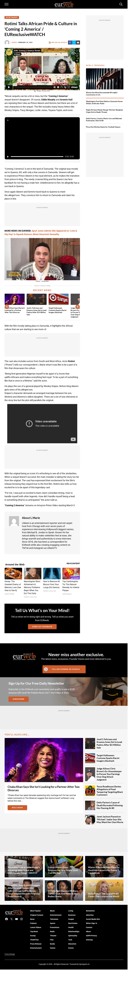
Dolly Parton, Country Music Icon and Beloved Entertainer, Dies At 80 (104, 119)
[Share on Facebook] (70, 43)
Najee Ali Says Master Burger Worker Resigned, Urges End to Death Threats (104, 111)
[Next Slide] (77, 307)
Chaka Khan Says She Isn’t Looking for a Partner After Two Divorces (15, 310)
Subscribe (18, 699)
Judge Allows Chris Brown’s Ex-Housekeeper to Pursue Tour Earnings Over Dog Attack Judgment (109, 774)
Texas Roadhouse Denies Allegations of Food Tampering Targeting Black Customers (110, 790)
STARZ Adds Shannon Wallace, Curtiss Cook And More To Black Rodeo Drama (64, 894)
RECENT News (42, 290)
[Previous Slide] (7, 307)
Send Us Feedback (42, 627)
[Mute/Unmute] (76, 156)
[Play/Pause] (7, 156)
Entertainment (12, 17)
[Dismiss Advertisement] (8, 120)
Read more (19, 808)
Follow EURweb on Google (66, 669)
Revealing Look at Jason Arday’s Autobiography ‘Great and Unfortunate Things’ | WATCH (24, 870)
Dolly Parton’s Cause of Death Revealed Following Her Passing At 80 (110, 805)
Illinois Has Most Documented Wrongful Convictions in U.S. (101, 93)
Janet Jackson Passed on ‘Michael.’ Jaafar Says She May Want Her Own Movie (110, 819)
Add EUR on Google (59, 42)
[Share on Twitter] (74, 43)
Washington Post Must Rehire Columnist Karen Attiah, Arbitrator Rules (104, 102)
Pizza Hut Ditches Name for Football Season (103, 127)
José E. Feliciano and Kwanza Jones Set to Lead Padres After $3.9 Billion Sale (36, 311)
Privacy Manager (10, 954)
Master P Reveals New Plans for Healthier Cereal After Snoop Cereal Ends (104, 870)
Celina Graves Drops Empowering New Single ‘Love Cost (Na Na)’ (63, 870)
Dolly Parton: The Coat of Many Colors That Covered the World (103, 895)
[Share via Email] (78, 43)
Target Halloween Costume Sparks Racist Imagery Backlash (57, 310)
